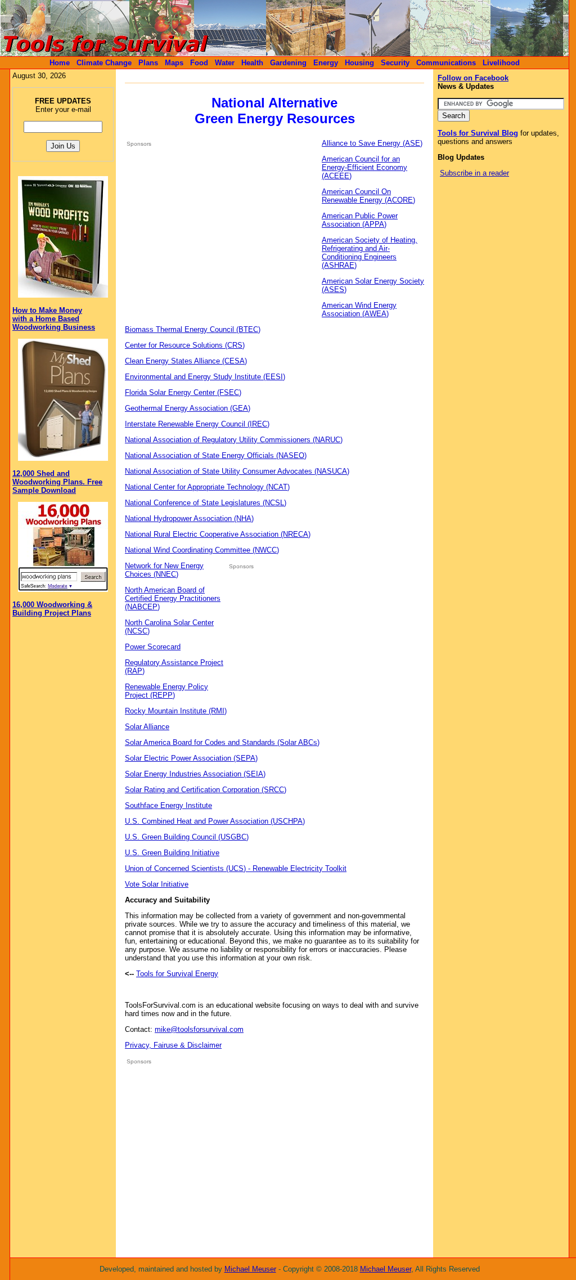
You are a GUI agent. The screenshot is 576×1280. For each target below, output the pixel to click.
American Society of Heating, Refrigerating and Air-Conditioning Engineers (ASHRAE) (369, 253)
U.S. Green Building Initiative (172, 852)
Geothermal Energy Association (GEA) (187, 408)
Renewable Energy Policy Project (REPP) (166, 690)
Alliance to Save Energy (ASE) (372, 143)
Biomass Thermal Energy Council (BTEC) (192, 329)
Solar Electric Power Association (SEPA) (191, 758)
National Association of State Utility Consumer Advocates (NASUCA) (237, 471)
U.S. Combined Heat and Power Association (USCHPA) (215, 821)
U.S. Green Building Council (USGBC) (187, 837)
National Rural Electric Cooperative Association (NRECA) (217, 534)
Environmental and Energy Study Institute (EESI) (205, 376)
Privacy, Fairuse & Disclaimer (173, 1045)
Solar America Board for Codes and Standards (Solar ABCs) (222, 742)
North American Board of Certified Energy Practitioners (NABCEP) (172, 598)
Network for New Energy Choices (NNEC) (164, 570)
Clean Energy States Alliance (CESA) (186, 361)
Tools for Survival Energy (177, 973)
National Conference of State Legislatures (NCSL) (205, 502)
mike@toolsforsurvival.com (199, 1029)
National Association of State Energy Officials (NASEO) (216, 455)
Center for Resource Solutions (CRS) (185, 345)
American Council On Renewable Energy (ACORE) (368, 195)
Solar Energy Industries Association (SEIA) (195, 774)
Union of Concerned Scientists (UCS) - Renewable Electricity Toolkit (235, 868)
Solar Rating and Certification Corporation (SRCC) (205, 789)
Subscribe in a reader (474, 173)
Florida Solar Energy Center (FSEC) (183, 392)
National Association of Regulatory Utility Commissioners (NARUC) (234, 439)
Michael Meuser (250, 1269)
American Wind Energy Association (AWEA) (359, 309)
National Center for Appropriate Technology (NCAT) (207, 487)
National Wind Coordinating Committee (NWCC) (202, 550)
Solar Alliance (147, 726)
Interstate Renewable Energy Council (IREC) (197, 424)
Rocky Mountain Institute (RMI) (176, 711)
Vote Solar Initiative (156, 884)
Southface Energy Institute (168, 805)
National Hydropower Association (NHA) (189, 518)
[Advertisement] (221, 234)
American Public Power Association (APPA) (360, 220)
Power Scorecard (153, 647)
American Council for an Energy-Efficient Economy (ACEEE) (364, 167)
